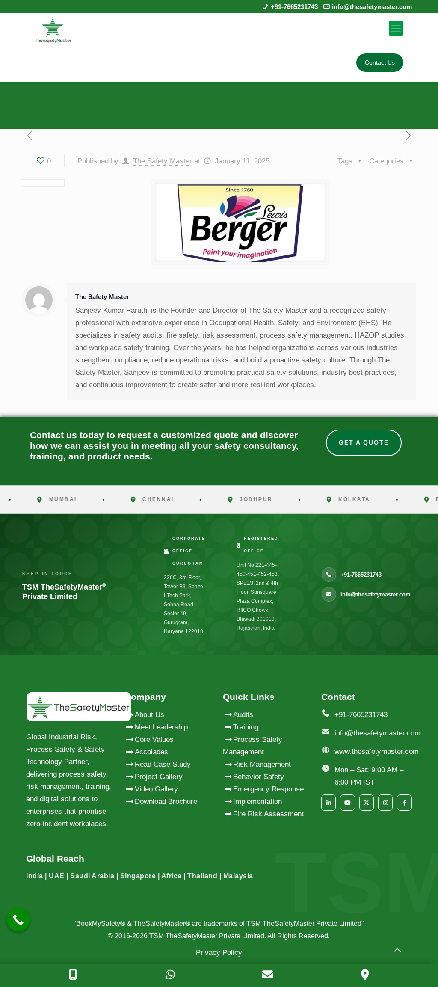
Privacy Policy (219, 952)
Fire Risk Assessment (268, 814)
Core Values (154, 739)
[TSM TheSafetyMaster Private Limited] (53, 28)
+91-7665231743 (294, 6)
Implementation (257, 801)
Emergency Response (268, 789)
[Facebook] (404, 802)
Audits (243, 715)
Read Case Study (163, 764)
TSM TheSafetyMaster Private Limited (206, 936)
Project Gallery (159, 777)
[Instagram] (385, 802)
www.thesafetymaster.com (376, 751)
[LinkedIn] (328, 802)
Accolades (151, 752)
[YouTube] (347, 802)
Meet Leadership (161, 727)
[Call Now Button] (18, 919)
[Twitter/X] (366, 802)
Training (245, 727)
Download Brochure (166, 801)
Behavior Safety (258, 777)
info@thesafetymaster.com (372, 6)
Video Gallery (156, 789)
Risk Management (262, 764)
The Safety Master (162, 161)
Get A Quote (364, 442)
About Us (149, 715)
